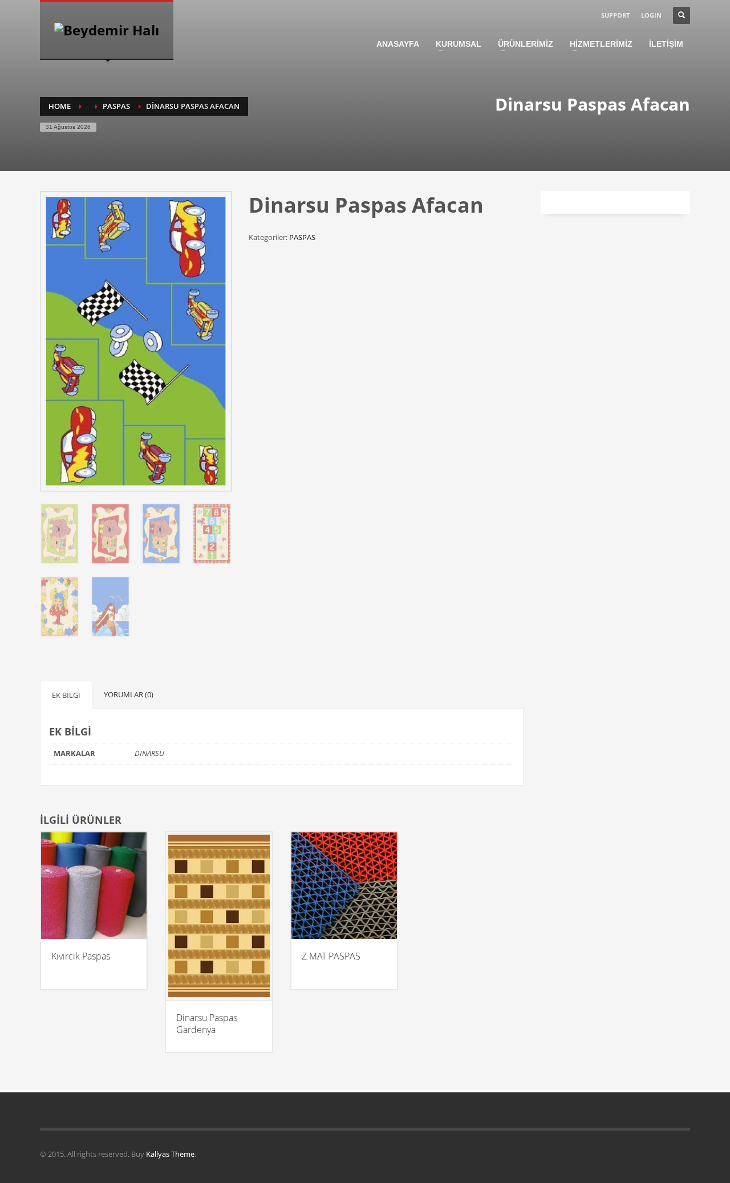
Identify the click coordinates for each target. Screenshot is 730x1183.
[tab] (66, 695)
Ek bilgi (66, 695)
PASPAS (116, 106)
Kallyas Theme (170, 1154)
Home (59, 106)
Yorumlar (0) (128, 694)
